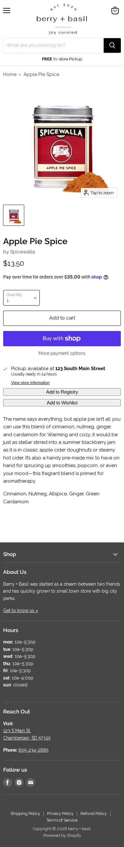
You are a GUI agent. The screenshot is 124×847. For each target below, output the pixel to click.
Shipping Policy (25, 813)
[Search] (112, 45)
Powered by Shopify (62, 835)
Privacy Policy (60, 813)
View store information (30, 383)
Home (10, 74)
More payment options (62, 353)
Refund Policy (93, 813)
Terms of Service (62, 820)
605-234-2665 (33, 750)
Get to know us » (20, 610)
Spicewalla (22, 252)
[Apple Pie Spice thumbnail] (13, 215)
